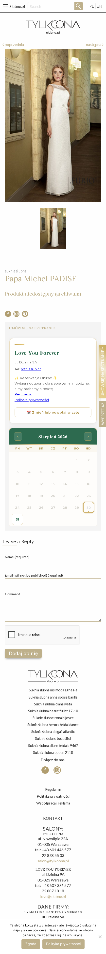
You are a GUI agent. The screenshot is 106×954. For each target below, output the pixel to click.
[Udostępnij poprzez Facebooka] (8, 315)
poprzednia (14, 44)
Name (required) (17, 557)
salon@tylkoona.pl (53, 860)
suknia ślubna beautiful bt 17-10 (53, 711)
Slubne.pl (17, 6)
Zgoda (30, 944)
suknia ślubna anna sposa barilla (53, 697)
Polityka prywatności (53, 796)
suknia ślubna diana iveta (53, 704)
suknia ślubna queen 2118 (53, 752)
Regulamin (53, 789)
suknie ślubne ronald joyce (53, 718)
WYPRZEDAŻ (103, 414)
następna (94, 44)
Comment (12, 594)
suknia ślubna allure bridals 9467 (53, 746)
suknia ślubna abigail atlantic (53, 732)
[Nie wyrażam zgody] (99, 936)
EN (99, 6)
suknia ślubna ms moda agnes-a (53, 690)
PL (91, 6)
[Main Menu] (5, 6)
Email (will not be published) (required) (34, 575)
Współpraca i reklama (53, 803)
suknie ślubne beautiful (53, 738)
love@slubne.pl (53, 896)
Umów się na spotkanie (103, 372)
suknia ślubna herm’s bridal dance (53, 725)
